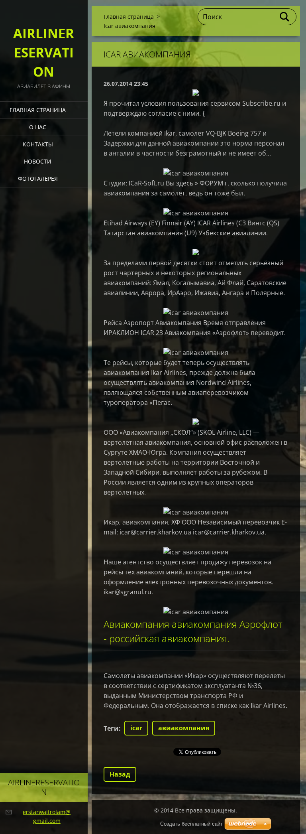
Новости (37, 161)
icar (136, 728)
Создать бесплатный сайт (191, 824)
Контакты (38, 144)
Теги (111, 728)
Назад (120, 774)
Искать (285, 17)
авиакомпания (183, 728)
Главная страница (38, 110)
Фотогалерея (38, 178)
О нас (37, 127)
